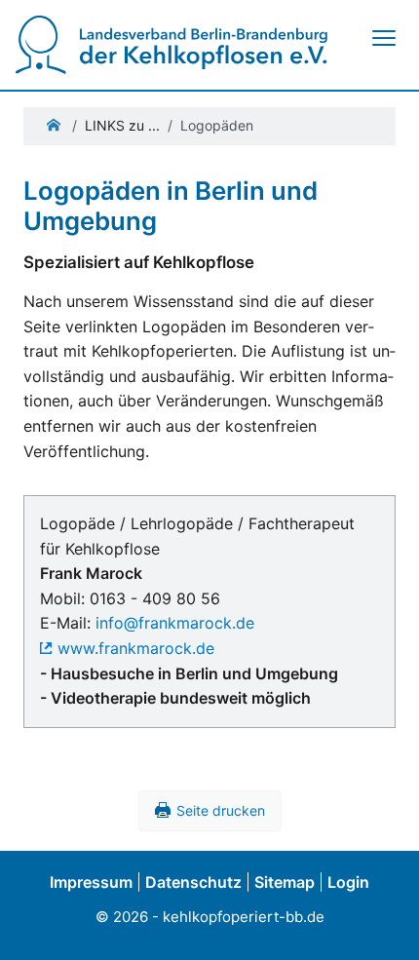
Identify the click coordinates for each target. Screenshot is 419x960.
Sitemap (284, 882)
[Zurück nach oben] (384, 923)
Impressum (91, 882)
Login (348, 882)
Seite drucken (220, 810)
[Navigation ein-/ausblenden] (383, 38)
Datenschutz (193, 882)
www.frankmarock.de (135, 648)
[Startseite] (171, 44)
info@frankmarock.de (174, 623)
